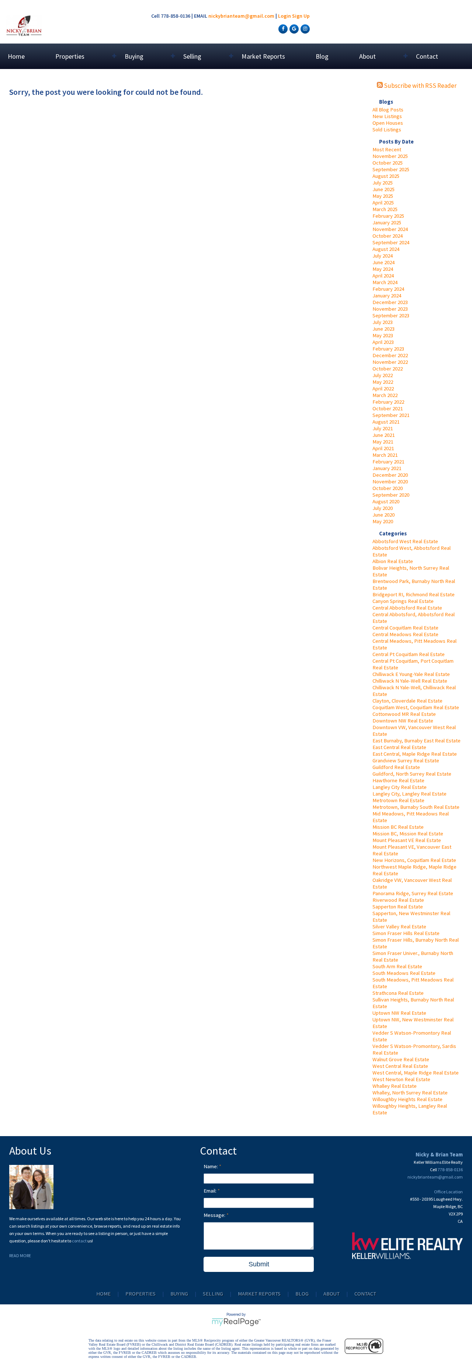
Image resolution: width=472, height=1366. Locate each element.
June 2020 (383, 514)
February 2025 (388, 216)
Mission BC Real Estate (398, 827)
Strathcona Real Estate (398, 993)
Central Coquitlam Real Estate (405, 627)
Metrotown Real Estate (398, 800)
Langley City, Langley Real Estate (409, 793)
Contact (427, 56)
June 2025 (383, 189)
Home (16, 56)
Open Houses (387, 123)
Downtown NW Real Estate (402, 720)
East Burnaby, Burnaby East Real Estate (416, 740)
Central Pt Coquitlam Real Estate (408, 654)
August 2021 (385, 421)
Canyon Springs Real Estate (403, 601)
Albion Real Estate (392, 561)
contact (79, 1240)
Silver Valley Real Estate (399, 926)
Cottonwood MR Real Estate (404, 714)
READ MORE (20, 1255)
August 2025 (385, 176)
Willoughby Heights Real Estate (407, 1099)
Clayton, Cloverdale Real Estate (407, 700)
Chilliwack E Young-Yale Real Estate (411, 674)
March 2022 (385, 395)
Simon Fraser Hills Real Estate (406, 933)
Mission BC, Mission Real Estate (407, 833)
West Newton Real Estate (401, 1079)
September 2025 (390, 169)
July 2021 (382, 428)
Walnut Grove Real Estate (400, 1059)
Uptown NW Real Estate (399, 1013)
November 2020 (390, 481)
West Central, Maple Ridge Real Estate (415, 1072)
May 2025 (382, 196)
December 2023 (390, 302)
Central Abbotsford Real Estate (407, 607)
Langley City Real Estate (399, 787)
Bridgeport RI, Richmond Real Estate (413, 594)
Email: (211, 1190)
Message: (215, 1215)
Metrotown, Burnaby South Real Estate (415, 807)
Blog (322, 56)
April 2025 (383, 202)
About (331, 1293)
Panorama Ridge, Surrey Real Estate (412, 893)
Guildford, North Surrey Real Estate (411, 773)
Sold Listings (386, 129)
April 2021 (383, 448)
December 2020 (390, 475)
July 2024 (382, 255)
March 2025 (385, 209)
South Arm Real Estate (397, 966)
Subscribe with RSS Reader (420, 86)
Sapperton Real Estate (397, 906)
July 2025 (382, 182)
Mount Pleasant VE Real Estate (406, 840)
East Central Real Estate (399, 747)
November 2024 (390, 229)
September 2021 (390, 415)
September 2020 (390, 494)
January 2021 (386, 468)
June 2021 (383, 435)
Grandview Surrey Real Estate (405, 760)
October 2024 (387, 235)
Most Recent (386, 149)
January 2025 (386, 222)
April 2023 (383, 342)
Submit (259, 1264)
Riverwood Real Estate (398, 900)
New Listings (387, 116)
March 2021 (385, 455)
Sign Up (301, 16)
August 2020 (385, 501)
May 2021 (382, 441)
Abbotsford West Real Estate (405, 541)
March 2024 (385, 282)
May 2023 (382, 335)
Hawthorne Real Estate (398, 780)
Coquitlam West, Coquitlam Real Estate (415, 707)
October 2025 (387, 162)
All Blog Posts (387, 109)
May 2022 (382, 382)
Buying (179, 1293)
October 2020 (387, 488)
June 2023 (383, 328)
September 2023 (390, 315)
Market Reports (263, 56)
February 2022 (388, 402)
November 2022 (390, 362)
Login (284, 16)
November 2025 (390, 156)
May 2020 (382, 521)
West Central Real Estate (400, 1066)
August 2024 (385, 249)
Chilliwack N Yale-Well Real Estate (409, 680)
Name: (211, 1166)
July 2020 (382, 508)
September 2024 (390, 242)
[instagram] (304, 28)
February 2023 (388, 348)
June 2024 (383, 262)
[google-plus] (293, 28)
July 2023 (382, 322)
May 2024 (382, 269)
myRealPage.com (236, 1322)
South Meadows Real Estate (403, 973)
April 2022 (383, 388)
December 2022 (390, 355)
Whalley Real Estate (394, 1086)
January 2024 (386, 295)
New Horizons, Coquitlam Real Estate (414, 860)
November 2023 (390, 309)
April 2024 (383, 275)
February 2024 (388, 289)
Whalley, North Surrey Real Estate (410, 1092)
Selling (213, 1293)
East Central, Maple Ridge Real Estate (414, 754)
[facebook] (282, 28)
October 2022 (387, 368)
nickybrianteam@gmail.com (241, 16)
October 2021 (387, 408)
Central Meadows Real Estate (405, 634)
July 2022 (382, 375)
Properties (140, 1293)
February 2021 (388, 461)
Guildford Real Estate (396, 767)
